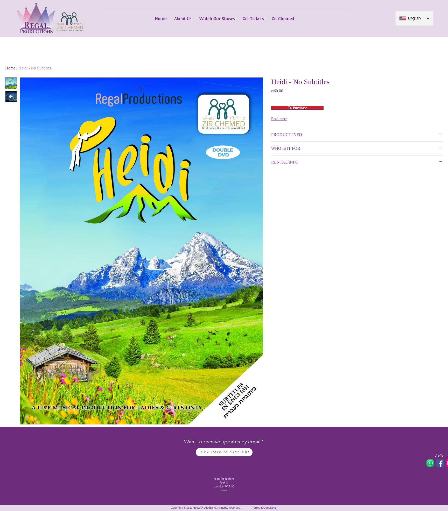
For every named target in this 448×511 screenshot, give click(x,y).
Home (10, 68)
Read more (279, 119)
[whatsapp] (430, 463)
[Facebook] (440, 463)
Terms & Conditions (264, 508)
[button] (217, 18)
